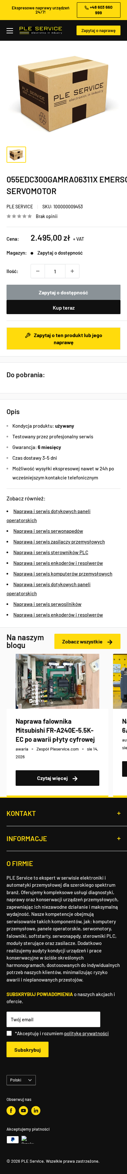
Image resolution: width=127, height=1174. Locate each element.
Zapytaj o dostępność (63, 292)
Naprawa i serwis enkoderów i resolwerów (58, 563)
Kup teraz (64, 307)
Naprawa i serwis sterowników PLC (50, 552)
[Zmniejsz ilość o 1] (38, 271)
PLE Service (20, 206)
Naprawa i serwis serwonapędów (48, 531)
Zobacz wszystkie (83, 641)
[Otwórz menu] (10, 30)
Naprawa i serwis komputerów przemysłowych (62, 573)
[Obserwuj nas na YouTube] (23, 1110)
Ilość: (12, 271)
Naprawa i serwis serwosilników (47, 604)
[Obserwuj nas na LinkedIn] (35, 1110)
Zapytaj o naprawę (98, 30)
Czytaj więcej (53, 778)
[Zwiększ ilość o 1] (72, 271)
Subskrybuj (27, 1050)
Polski (15, 1079)
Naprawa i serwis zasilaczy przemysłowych (59, 541)
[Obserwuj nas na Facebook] (11, 1110)
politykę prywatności (86, 1033)
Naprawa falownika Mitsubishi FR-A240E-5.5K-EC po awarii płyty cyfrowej (55, 730)
